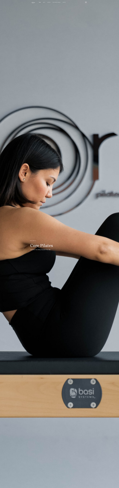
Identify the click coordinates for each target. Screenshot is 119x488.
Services (48, 2)
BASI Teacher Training (56, 2)
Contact (64, 2)
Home (40, 2)
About (44, 2)
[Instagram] (86, 2)
